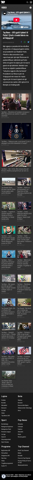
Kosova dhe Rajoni (23, 405)
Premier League (6, 431)
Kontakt (20, 455)
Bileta (19, 453)
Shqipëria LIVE (5, 455)
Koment (20, 403)
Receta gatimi (22, 437)
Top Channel (23, 446)
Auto (19, 410)
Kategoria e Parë (6, 429)
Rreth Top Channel (23, 450)
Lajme (4, 396)
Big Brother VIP (5, 450)
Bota (20, 396)
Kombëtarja (4, 424)
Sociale (3, 410)
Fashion (20, 429)
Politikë (3, 400)
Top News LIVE (5, 415)
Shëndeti (20, 431)
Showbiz (20, 424)
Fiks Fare (3, 458)
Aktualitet (4, 405)
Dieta (19, 434)
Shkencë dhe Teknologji (25, 408)
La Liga (3, 434)
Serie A (3, 437)
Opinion (20, 400)
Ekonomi (3, 408)
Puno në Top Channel (24, 458)
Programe (5, 446)
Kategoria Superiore (7, 426)
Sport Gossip (5, 442)
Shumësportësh (6, 439)
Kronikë (3, 403)
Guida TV (4, 466)
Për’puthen (4, 453)
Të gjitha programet (7, 463)
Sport (3, 420)
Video (4, 7)
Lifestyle (20, 426)
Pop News (22, 420)
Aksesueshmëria (23, 465)
